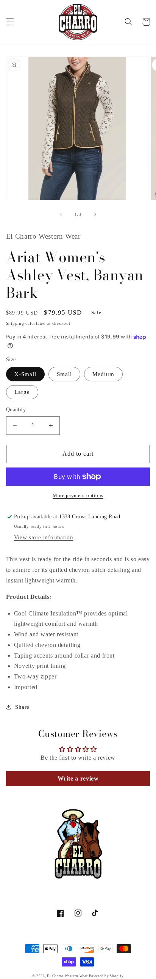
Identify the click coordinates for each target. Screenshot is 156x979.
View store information (43, 537)
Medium (103, 374)
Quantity (16, 409)
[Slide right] (95, 214)
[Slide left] (61, 214)
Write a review (78, 778)
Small (64, 374)
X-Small (25, 374)
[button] (10, 22)
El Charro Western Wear (67, 976)
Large (22, 392)
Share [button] (22, 707)
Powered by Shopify (106, 976)
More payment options (78, 495)
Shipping (15, 323)
